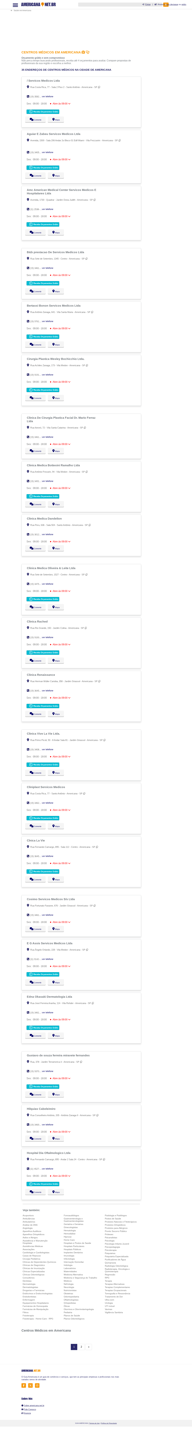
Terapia (108, 1281)
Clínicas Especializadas (34, 1271)
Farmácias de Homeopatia (35, 1306)
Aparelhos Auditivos (32, 1231)
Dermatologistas (30, 1287)
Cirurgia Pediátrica (31, 1259)
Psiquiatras (110, 1253)
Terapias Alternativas (114, 1284)
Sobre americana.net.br (34, 1405)
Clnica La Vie (36, 840)
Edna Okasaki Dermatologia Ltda (50, 996)
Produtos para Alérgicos (116, 1228)
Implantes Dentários (73, 1252)
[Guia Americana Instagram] (38, 1385)
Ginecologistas (71, 1227)
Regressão (110, 1274)
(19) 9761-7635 (37, 321)
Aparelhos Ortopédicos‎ (33, 1234)
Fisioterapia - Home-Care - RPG (38, 1318)
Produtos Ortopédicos (115, 1225)
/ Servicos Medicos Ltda (44, 80)
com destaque (172, 4)
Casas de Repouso (32, 1255)
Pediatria (68, 1312)
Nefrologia (69, 1284)
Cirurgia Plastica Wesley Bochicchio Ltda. (56, 358)
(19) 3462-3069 (37, 803)
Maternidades (70, 1271)
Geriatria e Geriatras (73, 1224)
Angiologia (28, 1228)
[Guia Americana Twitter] (31, 1385)
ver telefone (47, 96)
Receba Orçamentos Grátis (45, 112)
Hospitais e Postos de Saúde (77, 1243)
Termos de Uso (94, 1423)
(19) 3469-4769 (37, 1124)
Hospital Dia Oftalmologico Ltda (49, 1153)
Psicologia (109, 1240)
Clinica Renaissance (41, 674)
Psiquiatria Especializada (116, 1256)
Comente (36, 120)
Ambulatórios (29, 1222)
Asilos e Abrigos (30, 1237)
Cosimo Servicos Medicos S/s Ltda (51, 899)
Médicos (68, 1281)
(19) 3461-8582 (37, 268)
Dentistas (27, 1281)
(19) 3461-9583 (37, 437)
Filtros (25, 1312)
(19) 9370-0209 (37, 1071)
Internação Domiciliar (74, 1262)
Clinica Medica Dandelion (45, 518)
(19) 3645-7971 (37, 690)
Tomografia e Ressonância (117, 1293)
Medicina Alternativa (73, 1274)
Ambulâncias (29, 1218)
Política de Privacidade (109, 1423)
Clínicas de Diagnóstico (34, 1265)
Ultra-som (109, 1300)
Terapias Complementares (117, 1287)
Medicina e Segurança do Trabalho (80, 1278)
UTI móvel (110, 1306)
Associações (28, 1249)
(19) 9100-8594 (37, 637)
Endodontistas (29, 1296)
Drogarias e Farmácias (33, 1290)
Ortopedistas (70, 1303)
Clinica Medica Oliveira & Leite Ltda (51, 568)
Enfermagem (29, 1300)
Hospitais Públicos (72, 1249)
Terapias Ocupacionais (115, 1290)
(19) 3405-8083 (37, 152)
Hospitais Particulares (74, 1246)
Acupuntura (28, 1215)
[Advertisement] (82, 23)
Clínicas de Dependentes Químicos (39, 1262)
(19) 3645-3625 (37, 856)
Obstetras (68, 1293)
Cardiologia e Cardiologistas (36, 1252)
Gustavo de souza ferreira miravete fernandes (58, 1055)
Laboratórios (70, 1268)
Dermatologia (29, 1284)
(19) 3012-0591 (37, 534)
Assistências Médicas (33, 1246)
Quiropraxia (110, 1263)
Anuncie (27, 1413)
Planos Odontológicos (74, 1318)
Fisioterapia (28, 1315)
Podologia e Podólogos (116, 1215)
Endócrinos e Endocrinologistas (37, 1293)
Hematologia (70, 1230)
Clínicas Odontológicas (33, 1274)
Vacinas (108, 1309)
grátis (184, 4)
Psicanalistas (111, 1237)
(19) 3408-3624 (37, 749)
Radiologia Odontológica (116, 1266)
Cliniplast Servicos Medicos (46, 787)
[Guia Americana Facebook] (24, 1385)
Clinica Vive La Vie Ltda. (44, 733)
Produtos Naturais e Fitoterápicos (121, 1222)
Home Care (69, 1240)
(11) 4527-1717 (37, 1169)
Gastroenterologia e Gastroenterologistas (74, 1219)
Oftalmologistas (71, 1300)
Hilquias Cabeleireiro (41, 1108)
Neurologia (69, 1287)
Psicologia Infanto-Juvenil (117, 1244)
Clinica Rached (37, 621)
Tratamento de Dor (114, 1296)
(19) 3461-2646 (37, 915)
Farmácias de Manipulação (35, 1309)
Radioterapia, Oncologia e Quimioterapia (117, 1270)
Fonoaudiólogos (71, 1215)
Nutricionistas (70, 1290)
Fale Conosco (30, 1409)
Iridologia (68, 1265)
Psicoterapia (111, 1250)
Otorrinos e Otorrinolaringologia (79, 1309)
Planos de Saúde (72, 1315)
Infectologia (69, 1259)
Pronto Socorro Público (116, 1231)
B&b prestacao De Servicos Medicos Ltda (56, 252)
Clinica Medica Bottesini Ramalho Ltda (54, 465)
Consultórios (28, 1278)
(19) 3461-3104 (37, 1012)
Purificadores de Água (115, 1259)
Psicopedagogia (112, 1247)
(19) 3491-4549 (37, 481)
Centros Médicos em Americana (46, 1330)
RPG (107, 1278)
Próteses (109, 1234)
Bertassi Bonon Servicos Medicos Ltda (54, 305)
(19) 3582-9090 (37, 96)
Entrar (148, 4)
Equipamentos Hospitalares (36, 1303)
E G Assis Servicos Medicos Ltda (50, 943)
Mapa (56, 120)
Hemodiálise (69, 1233)
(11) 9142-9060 (37, 959)
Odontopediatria (71, 1296)
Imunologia (69, 1255)
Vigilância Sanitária (114, 1312)
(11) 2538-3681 (37, 209)
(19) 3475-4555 (37, 584)
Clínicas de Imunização (34, 1268)
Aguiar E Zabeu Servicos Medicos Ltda (54, 134)
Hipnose (68, 1237)
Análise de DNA (30, 1225)
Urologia (109, 1303)
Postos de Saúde (113, 1218)
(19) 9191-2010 (37, 375)
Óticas (67, 1306)
